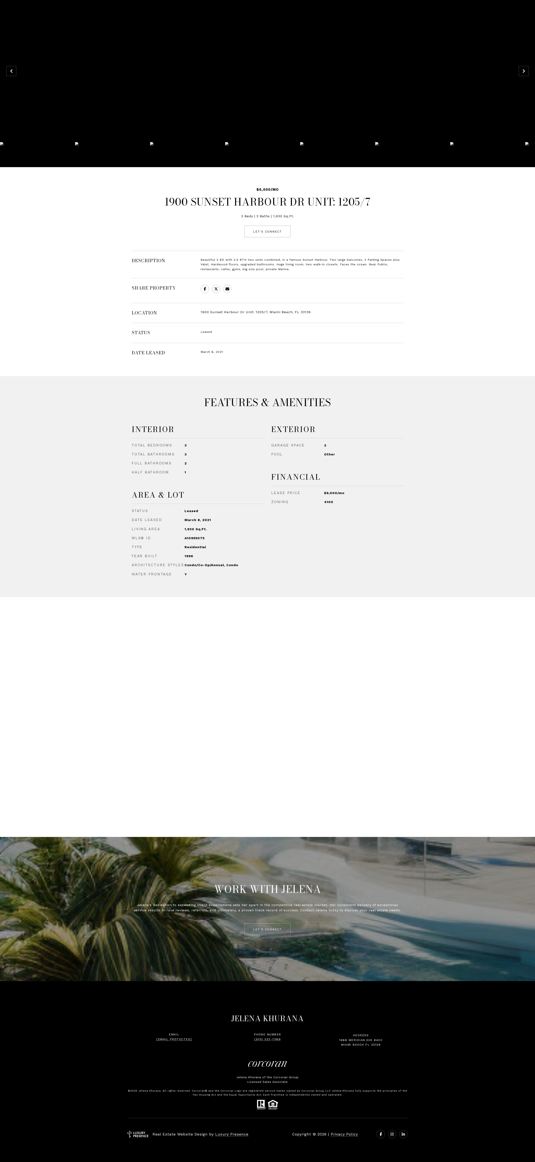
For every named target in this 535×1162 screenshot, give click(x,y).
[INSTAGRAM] (392, 1134)
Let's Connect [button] (267, 231)
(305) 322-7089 (267, 1039)
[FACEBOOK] (381, 1134)
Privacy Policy (344, 1134)
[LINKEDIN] (403, 1134)
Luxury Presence (231, 1134)
